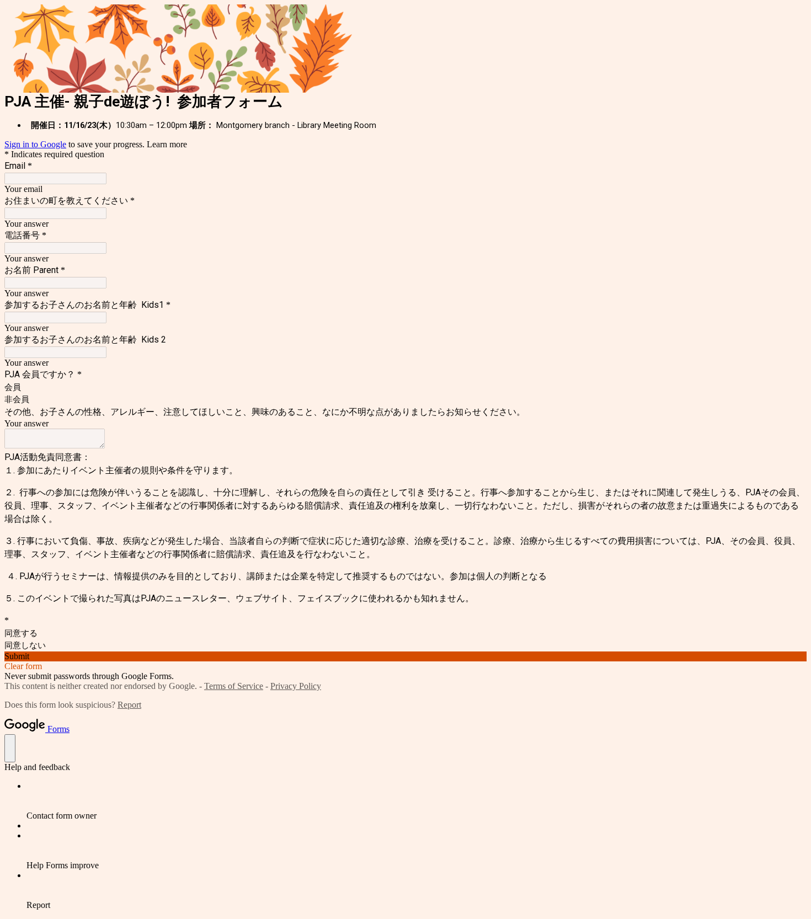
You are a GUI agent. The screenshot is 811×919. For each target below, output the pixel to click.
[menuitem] (416, 801)
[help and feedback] (9, 748)
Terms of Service (233, 686)
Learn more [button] (167, 144)
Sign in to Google (35, 144)
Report (129, 704)
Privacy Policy (295, 686)
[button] (405, 656)
